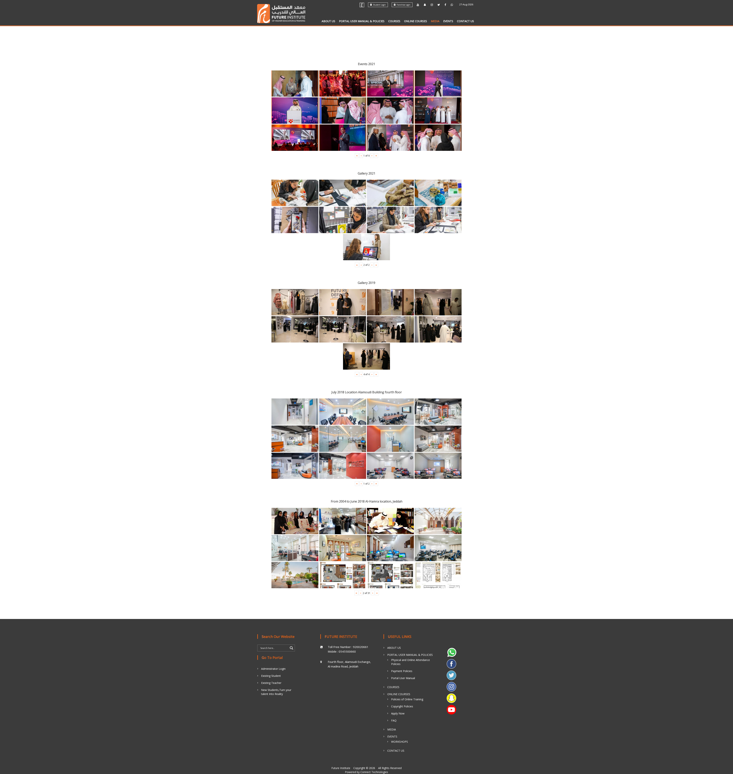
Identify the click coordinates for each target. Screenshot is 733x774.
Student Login (379, 4)
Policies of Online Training (407, 699)
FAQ (393, 720)
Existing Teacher (271, 683)
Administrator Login (273, 669)
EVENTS (448, 21)
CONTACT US (465, 21)
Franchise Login (403, 4)
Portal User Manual (403, 678)
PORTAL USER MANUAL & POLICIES (361, 21)
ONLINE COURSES (415, 21)
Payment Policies (401, 671)
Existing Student (271, 676)
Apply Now (397, 713)
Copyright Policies (402, 706)
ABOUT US (328, 21)
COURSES (394, 21)
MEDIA (435, 21)
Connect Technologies (374, 772)
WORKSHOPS (399, 741)
